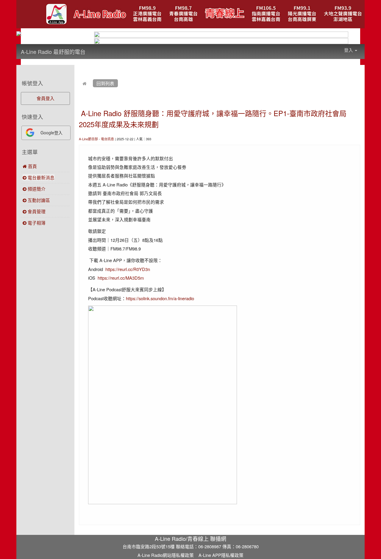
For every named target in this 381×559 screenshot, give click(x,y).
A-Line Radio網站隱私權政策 (166, 555)
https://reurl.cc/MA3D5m (121, 278)
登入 (349, 50)
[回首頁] (84, 83)
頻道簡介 (36, 189)
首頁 (32, 166)
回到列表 (105, 83)
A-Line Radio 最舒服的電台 (53, 51)
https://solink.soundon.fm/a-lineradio (160, 298)
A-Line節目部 (88, 138)
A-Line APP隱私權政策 (221, 555)
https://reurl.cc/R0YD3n (127, 269)
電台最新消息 (40, 177)
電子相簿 (36, 222)
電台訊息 (107, 138)
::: (91, 48)
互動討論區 (38, 200)
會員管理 (36, 211)
